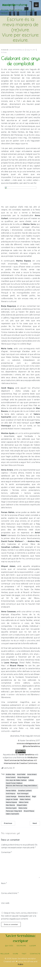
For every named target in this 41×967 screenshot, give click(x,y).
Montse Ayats (11, 808)
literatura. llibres (24, 796)
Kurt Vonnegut (22, 793)
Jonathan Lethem (25, 790)
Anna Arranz (32, 774)
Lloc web (5, 903)
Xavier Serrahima (26, 755)
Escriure (21, 946)
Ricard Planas (29, 811)
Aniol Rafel (21, 774)
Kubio (20, 964)
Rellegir (5, 954)
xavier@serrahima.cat (16, 50)
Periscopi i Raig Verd (14, 811)
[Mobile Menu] (36, 4)
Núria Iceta (23, 808)
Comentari (6, 852)
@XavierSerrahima (31, 746)
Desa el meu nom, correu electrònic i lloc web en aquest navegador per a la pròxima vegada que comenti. (19, 916)
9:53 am (4, 52)
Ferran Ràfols (11, 790)
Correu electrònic (10, 893)
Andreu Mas (10, 774)
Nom (4, 883)
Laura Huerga (11, 796)
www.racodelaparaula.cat (28, 743)
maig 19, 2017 (31, 50)
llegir (34, 796)
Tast (24, 954)
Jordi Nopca (10, 793)
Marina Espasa (11, 802)
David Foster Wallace (14, 783)
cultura (31, 780)
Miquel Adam (22, 805)
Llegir (32, 946)
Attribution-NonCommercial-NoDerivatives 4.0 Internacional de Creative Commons (21, 760)
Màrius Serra (23, 802)
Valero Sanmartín (12, 814)
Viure (15, 954)
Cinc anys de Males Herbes (16, 780)
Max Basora (10, 805)
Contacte (35, 954)
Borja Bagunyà (23, 777)
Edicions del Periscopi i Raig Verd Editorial (21, 787)
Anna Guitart (10, 777)
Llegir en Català (12, 799)
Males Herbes (25, 799)
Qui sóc (9, 946)
